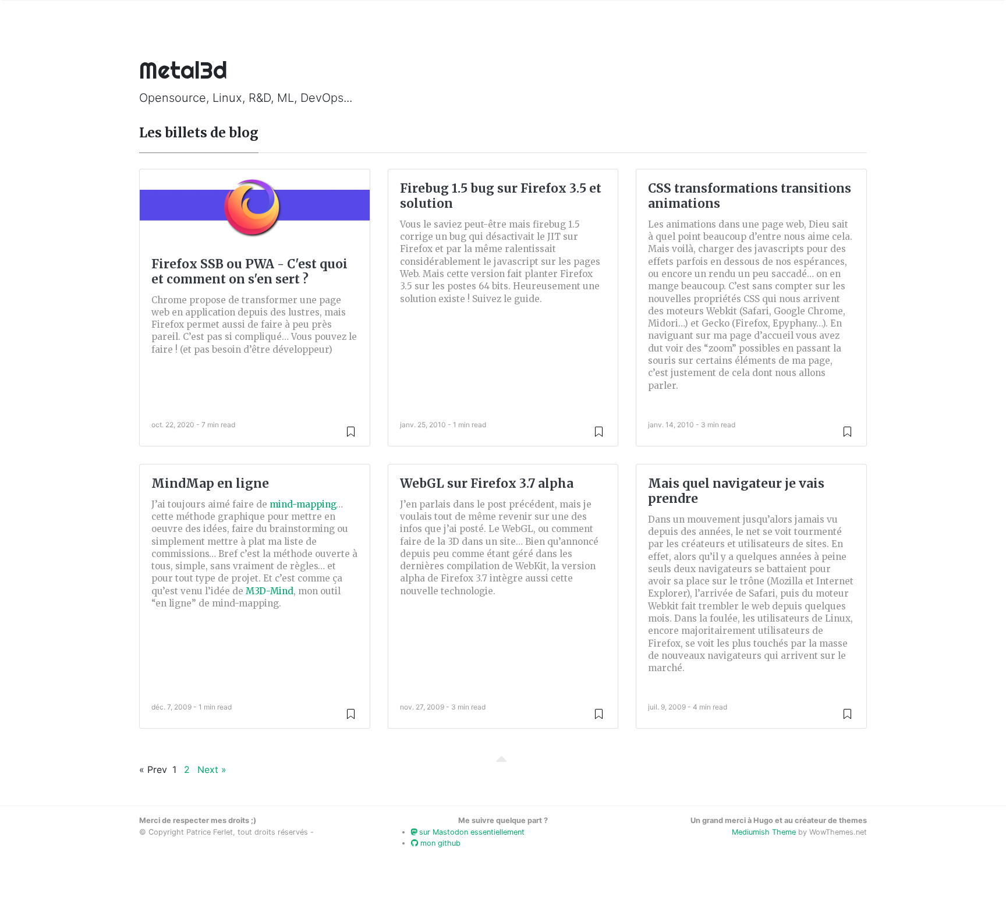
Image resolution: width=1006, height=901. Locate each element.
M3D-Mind (269, 591)
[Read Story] (350, 431)
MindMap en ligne (210, 483)
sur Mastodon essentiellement (471, 832)
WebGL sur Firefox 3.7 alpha (486, 483)
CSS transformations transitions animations (749, 196)
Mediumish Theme (764, 832)
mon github (439, 843)
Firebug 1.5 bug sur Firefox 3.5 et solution (500, 196)
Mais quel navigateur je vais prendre (736, 491)
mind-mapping (303, 504)
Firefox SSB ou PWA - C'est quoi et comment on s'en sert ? (249, 272)
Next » (211, 769)
